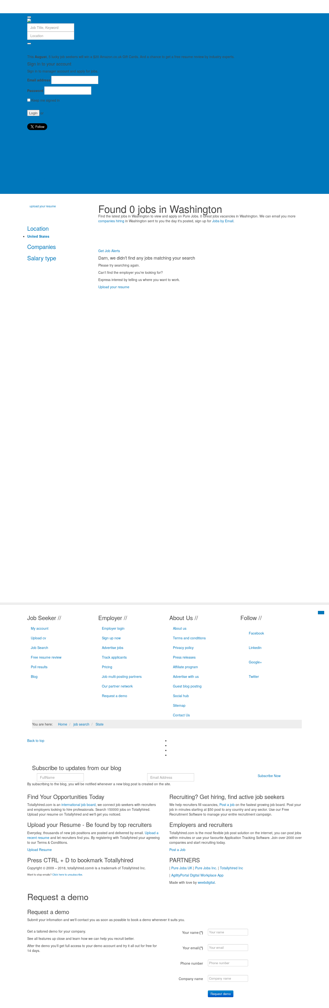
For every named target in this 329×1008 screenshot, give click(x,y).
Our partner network (117, 686)
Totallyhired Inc (231, 867)
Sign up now (111, 637)
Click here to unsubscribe (67, 874)
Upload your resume (113, 286)
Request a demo (114, 695)
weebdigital (206, 882)
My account (39, 628)
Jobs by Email (222, 220)
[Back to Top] (321, 612)
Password (35, 90)
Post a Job (177, 849)
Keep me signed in (45, 100)
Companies (41, 246)
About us (179, 628)
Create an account (61, 113)
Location (38, 228)
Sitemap (179, 705)
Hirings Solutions (43, 169)
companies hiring (111, 220)
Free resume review (46, 657)
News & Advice (42, 179)
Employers (35, 133)
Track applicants (114, 657)
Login (33, 113)
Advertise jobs (112, 647)
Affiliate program (185, 666)
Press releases (184, 657)
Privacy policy (183, 647)
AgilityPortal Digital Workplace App (197, 875)
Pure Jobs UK (181, 867)
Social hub (181, 695)
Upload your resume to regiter (258, 56)
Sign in (36, 140)
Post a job (38, 159)
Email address (38, 80)
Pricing (107, 666)
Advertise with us (186, 676)
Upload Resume (39, 849)
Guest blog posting (187, 686)
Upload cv (38, 637)
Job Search (39, 647)
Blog (34, 676)
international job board (78, 804)
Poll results (39, 666)
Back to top (35, 740)
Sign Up (37, 150)
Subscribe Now (269, 775)
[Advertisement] (186, 236)
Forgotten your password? (47, 105)
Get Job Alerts (109, 250)
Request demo (221, 993)
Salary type (41, 258)
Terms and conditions (189, 637)
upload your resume (43, 206)
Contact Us (181, 715)
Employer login (113, 628)
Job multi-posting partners (122, 676)
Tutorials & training (45, 188)
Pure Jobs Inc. (206, 867)
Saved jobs (39, 49)
